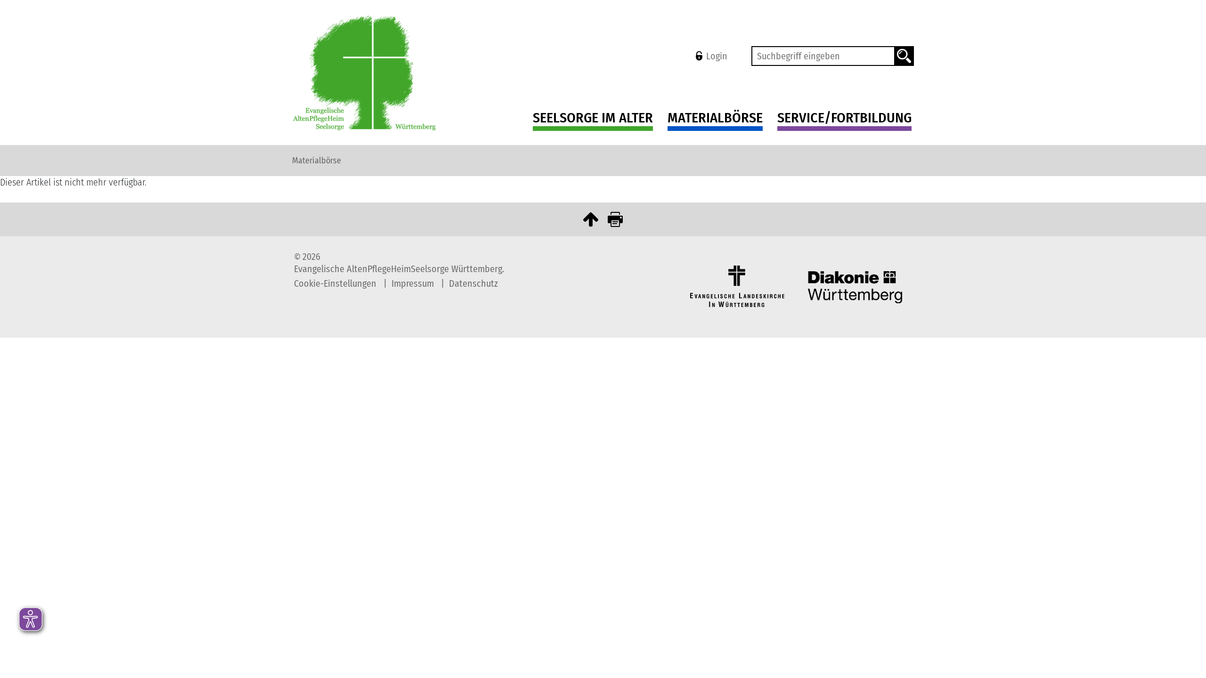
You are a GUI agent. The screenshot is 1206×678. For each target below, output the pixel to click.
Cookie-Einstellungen (336, 283)
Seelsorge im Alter (593, 117)
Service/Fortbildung (844, 117)
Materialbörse (715, 117)
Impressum (413, 283)
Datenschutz (473, 283)
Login (716, 56)
